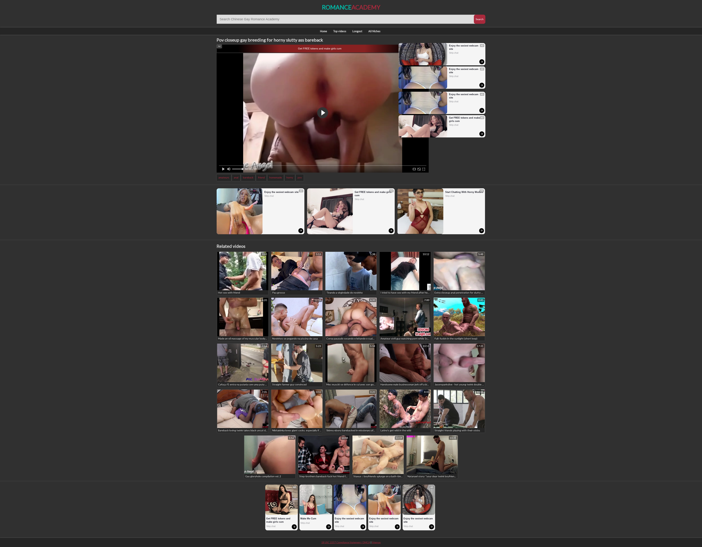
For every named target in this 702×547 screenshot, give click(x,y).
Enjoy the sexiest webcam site (464, 47)
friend (261, 177)
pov (300, 177)
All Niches (374, 31)
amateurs (223, 177)
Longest (357, 31)
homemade (275, 177)
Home (323, 31)
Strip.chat (453, 53)
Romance (351, 7)
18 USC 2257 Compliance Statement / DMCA (345, 542)
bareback (248, 177)
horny (289, 177)
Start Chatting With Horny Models (464, 192)
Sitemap (376, 542)
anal (236, 177)
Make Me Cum (308, 518)
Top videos (339, 31)
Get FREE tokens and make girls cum (319, 48)
